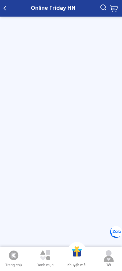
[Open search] (103, 8)
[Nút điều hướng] (13, 255)
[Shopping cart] (114, 8)
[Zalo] (116, 232)
